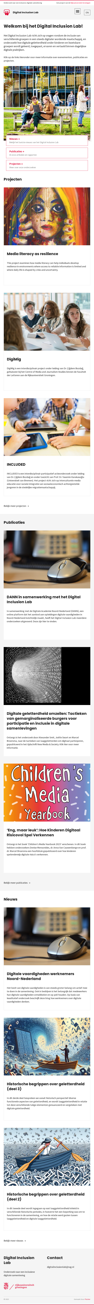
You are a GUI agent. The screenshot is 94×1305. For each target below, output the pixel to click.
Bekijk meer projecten (15, 505)
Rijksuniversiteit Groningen (80, 3)
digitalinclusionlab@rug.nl (60, 1266)
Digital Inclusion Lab (25, 12)
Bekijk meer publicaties (16, 882)
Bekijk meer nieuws (13, 1240)
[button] (77, 11)
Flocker (87, 1299)
